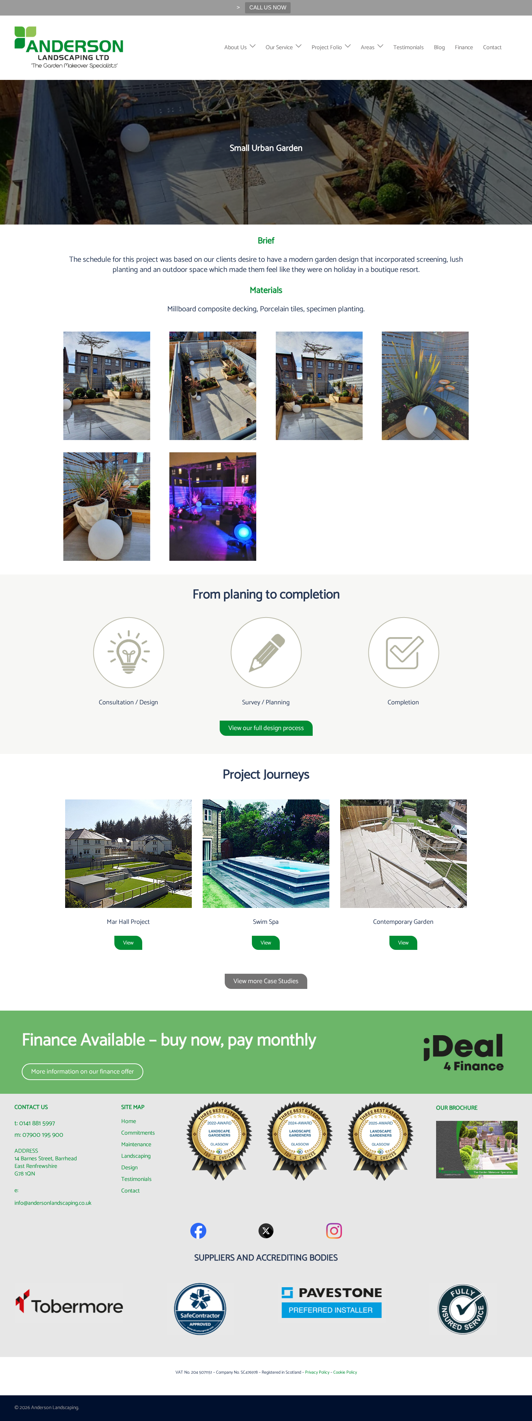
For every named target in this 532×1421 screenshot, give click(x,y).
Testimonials (408, 47)
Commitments (138, 1133)
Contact (492, 47)
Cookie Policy (345, 1372)
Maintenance (136, 1144)
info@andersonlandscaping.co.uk (53, 1203)
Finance (464, 47)
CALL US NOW (267, 7)
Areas (368, 47)
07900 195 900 (42, 1135)
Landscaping (136, 1156)
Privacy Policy (317, 1372)
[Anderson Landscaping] (68, 47)
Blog (439, 47)
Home (128, 1121)
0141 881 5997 (37, 1123)
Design (129, 1168)
